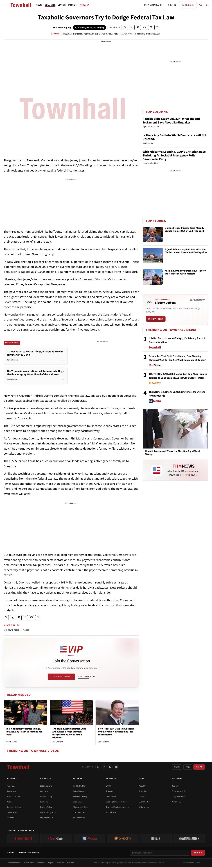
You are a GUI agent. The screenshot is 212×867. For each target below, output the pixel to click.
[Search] (200, 5)
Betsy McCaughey (62, 27)
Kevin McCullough (80, 796)
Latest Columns (13, 796)
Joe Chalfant (57, 741)
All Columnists (79, 817)
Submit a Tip (144, 801)
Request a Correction (56, 862)
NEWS (39, 5)
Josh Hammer (79, 812)
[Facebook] (110, 767)
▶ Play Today (156, 319)
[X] (97, 767)
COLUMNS (50, 5)
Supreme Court (46, 817)
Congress (44, 791)
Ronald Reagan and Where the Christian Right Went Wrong (172, 453)
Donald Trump (46, 796)
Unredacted (111, 796)
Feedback (41, 862)
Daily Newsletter (178, 796)
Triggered (110, 791)
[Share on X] (125, 27)
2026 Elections (46, 786)
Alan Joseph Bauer (81, 807)
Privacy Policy (28, 862)
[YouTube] (116, 767)
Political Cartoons (14, 807)
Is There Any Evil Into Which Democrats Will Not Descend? (174, 137)
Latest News (12, 791)
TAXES (26, 630)
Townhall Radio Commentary (118, 807)
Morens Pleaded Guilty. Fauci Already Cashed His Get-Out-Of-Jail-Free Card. (185, 230)
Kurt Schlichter (79, 786)
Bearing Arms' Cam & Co (116, 801)
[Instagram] (103, 767)
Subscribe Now (86, 676)
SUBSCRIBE (188, 5)
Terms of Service (13, 862)
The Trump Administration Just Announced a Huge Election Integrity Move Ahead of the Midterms (69, 733)
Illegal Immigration (48, 812)
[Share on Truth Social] (132, 27)
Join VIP (199, 767)
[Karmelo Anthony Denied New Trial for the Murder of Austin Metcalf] (153, 277)
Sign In (177, 767)
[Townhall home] (18, 767)
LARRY (108, 786)
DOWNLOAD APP (153, 5)
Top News (11, 786)
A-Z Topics (45, 779)
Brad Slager (78, 801)
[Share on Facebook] (138, 27)
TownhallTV (12, 812)
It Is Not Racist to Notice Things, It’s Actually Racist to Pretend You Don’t (24, 731)
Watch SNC (176, 801)
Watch (10, 801)
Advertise (143, 791)
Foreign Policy (46, 807)
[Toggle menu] (5, 5)
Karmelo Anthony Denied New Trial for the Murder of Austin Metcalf (185, 272)
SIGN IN (172, 5)
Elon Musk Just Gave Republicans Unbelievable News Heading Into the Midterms (116, 731)
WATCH (62, 5)
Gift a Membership (179, 791)
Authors (10, 817)
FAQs (188, 767)
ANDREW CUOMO (11, 630)
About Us (142, 786)
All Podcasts (111, 812)
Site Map (70, 862)
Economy (44, 801)
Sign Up (198, 852)
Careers (142, 796)
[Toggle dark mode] (207, 5)
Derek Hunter (11, 741)
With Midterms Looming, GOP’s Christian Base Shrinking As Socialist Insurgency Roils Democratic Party (174, 155)
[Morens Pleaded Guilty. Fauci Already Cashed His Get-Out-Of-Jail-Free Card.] (153, 234)
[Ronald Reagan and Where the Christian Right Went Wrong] (175, 428)
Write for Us (144, 807)
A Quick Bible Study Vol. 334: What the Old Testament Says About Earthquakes (171, 121)
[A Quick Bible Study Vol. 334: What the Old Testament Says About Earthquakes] (153, 255)
